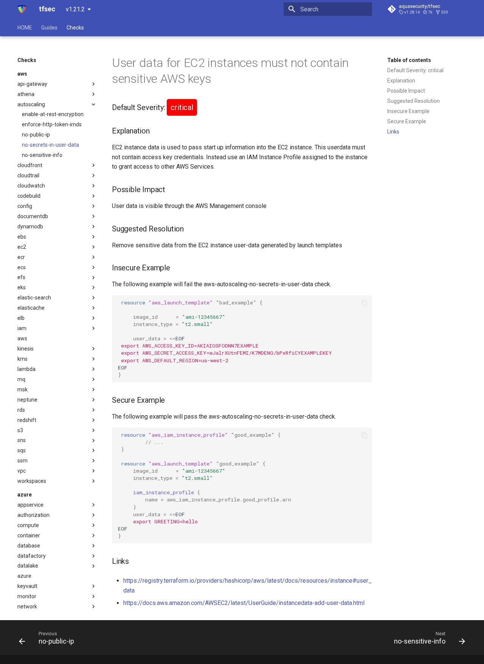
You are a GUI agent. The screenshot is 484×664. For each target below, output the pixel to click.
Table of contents (409, 60)
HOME (24, 28)
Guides (49, 28)
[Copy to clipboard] (364, 302)
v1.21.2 (75, 9)
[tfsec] (22, 9)
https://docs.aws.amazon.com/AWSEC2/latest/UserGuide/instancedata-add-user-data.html (244, 603)
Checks (75, 28)
